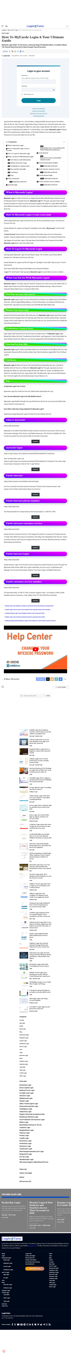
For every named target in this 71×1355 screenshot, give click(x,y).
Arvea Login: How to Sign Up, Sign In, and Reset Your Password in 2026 (40, 807)
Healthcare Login (33, 791)
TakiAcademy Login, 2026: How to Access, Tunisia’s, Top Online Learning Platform (39, 797)
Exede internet (43, 153)
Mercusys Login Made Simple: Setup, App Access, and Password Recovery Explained (40, 845)
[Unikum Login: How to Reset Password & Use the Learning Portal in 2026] (23, 761)
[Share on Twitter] (12, 51)
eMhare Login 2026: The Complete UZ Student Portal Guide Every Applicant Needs (39, 895)
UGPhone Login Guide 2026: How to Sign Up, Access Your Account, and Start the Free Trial (40, 826)
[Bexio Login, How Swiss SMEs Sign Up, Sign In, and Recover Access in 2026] (23, 817)
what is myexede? (13, 178)
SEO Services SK (25, 1181)
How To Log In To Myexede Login (19, 153)
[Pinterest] (24, 1324)
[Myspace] (35, 1324)
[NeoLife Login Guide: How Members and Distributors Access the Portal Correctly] (23, 876)
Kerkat (21, 1177)
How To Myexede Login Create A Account (17, 149)
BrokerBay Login (11, 1202)
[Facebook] (12, 1324)
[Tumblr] (33, 1324)
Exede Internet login (45, 175)
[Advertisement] (35, 12)
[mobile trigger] (3, 26)
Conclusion (14, 172)
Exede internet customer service (49, 169)
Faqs (11, 175)
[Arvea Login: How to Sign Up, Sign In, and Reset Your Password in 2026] (23, 807)
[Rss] (49, 1324)
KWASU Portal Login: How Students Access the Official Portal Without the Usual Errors (39, 974)
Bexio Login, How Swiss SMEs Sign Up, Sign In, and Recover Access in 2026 (39, 816)
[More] (23, 51)
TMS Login (22, 1070)
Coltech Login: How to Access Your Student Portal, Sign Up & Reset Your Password (27, 609)
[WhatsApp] (46, 1324)
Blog (30, 861)
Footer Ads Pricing (35, 1269)
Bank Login (22, 1029)
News (30, 978)
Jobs (20, 1049)
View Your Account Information (20, 160)
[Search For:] (33, 696)
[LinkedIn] (30, 1324)
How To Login (5, 33)
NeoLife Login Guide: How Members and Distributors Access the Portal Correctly (40, 876)
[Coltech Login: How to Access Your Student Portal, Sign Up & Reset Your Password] (23, 742)
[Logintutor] (35, 26)
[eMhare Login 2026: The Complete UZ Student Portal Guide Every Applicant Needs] (23, 896)
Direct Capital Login (26, 1088)
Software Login (23, 1061)
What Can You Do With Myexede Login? (21, 156)
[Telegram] (44, 1324)
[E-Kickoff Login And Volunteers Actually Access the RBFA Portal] (23, 992)
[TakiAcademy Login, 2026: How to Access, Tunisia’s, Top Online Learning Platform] (23, 798)
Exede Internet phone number (48, 163)
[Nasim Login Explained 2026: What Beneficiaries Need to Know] (23, 936)
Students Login (38, 736)
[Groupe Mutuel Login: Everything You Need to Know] (23, 790)
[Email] (15, 51)
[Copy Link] (18, 51)
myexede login (12, 185)
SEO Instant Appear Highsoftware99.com (33, 1162)
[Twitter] (15, 1324)
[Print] (20, 51)
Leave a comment (62, 687)
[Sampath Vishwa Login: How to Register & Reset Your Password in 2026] (23, 751)
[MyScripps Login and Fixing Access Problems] (23, 1001)
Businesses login (33, 821)
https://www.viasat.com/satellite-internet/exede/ (51, 159)
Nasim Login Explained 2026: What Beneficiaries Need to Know (38, 935)
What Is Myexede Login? (16, 145)
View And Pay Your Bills (18, 169)
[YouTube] (18, 1324)
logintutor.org (32, 1246)
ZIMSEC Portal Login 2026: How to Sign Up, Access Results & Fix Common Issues (40, 885)
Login (30, 745)
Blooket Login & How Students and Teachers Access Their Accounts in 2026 (41, 1207)
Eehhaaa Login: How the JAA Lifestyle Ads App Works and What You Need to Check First (39, 945)
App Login (31, 736)
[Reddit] (41, 1324)
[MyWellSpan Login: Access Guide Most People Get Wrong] (23, 984)
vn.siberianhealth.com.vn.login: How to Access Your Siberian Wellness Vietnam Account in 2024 (40, 836)
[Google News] (21, 1324)
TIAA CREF (22, 1067)
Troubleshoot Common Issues (20, 166)
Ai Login (21, 1020)
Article (21, 1026)
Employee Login (23, 1037)
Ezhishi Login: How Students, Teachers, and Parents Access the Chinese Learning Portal (29, 606)
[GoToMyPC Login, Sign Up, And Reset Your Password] (23, 1009)
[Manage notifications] (3, 1351)
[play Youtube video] (35, 649)
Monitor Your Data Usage (18, 163)
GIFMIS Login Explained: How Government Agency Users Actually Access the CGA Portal (39, 914)
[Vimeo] (38, 1324)
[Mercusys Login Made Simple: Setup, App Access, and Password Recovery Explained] (23, 846)
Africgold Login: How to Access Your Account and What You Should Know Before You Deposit (40, 866)
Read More (35, 441)
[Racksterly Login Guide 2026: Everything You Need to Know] (23, 966)
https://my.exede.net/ (19, 181)
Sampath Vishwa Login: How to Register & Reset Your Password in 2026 (24, 613)
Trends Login (23, 1073)
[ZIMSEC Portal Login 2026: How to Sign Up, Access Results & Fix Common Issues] (23, 886)
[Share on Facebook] (9, 51)
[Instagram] (27, 1324)
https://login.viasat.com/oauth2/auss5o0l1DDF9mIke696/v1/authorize (52, 149)
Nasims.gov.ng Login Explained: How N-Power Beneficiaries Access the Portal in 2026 (39, 905)
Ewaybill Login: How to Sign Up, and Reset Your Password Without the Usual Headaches (40, 779)
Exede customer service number (49, 181)
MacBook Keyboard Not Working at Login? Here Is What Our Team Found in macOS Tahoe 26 (30, 620)
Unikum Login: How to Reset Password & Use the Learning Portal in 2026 (25, 617)
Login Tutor (7, 55)
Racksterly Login (25, 1085)
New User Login (23, 1055)
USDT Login (22, 1076)
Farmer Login (23, 1040)
